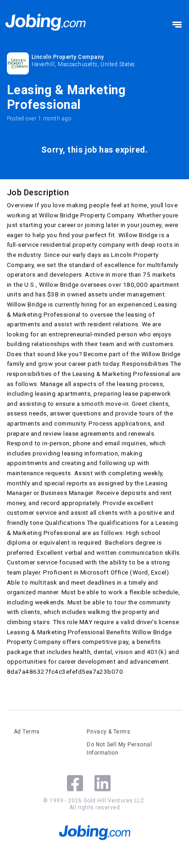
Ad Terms (27, 731)
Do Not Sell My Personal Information (119, 748)
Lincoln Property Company (68, 57)
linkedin (102, 783)
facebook (75, 783)
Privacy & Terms (108, 731)
